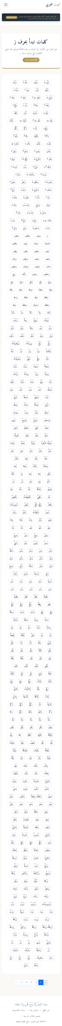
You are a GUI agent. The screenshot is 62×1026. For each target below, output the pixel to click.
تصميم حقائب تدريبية (32, 1016)
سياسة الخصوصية (18, 1010)
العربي (53, 4)
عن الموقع (46, 1010)
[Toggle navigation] (6, 5)
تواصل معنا (34, 1010)
